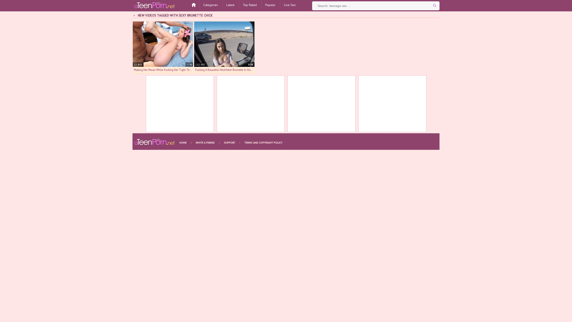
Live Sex (290, 5)
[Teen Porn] (154, 5)
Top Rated (250, 5)
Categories (210, 5)
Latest (230, 5)
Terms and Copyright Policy (263, 142)
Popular (270, 5)
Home (183, 142)
